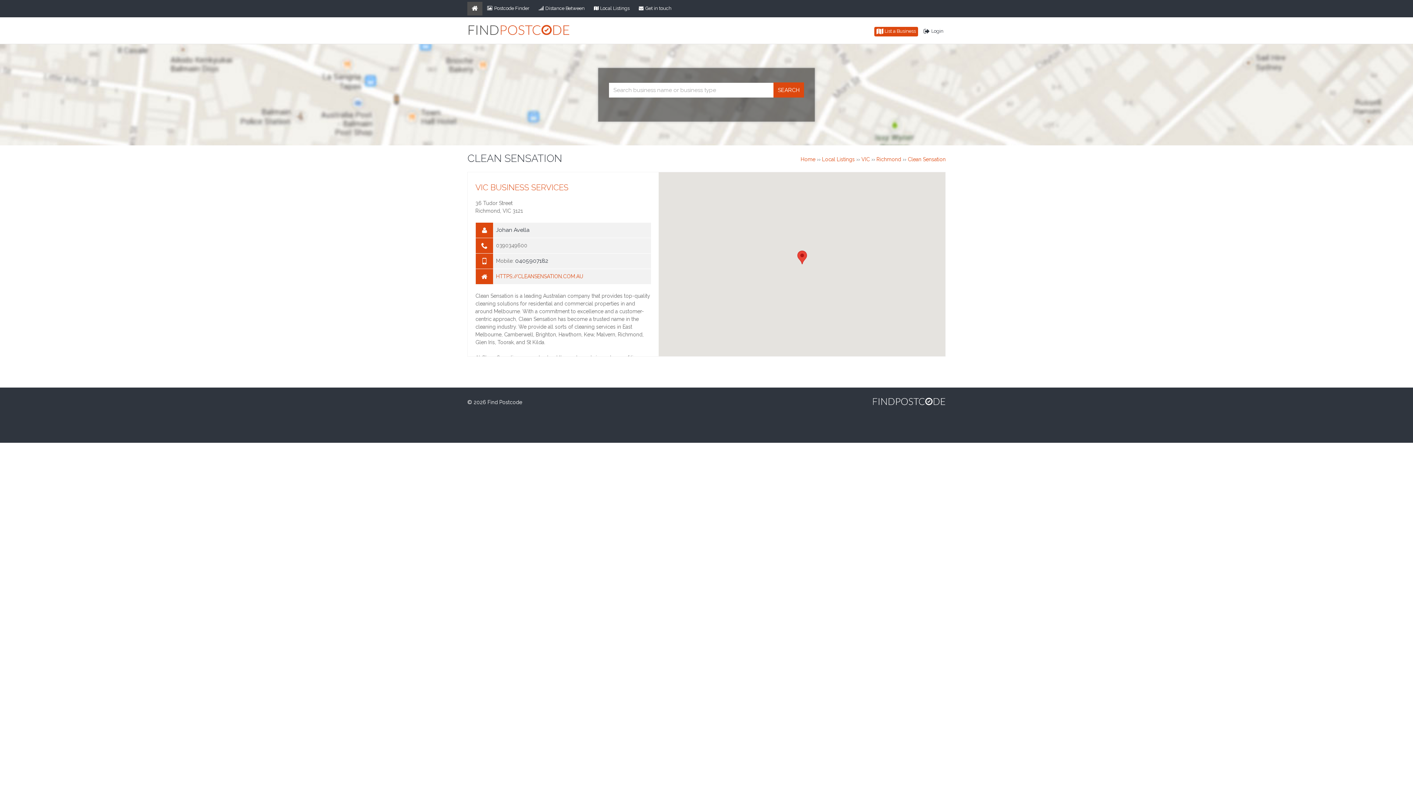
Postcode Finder (512, 8)
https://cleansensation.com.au (539, 276)
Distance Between (565, 8)
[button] (802, 257)
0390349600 (511, 245)
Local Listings (615, 8)
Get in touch (658, 8)
